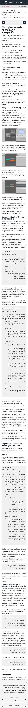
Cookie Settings (14, 697)
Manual (3, 6)
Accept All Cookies (14, 705)
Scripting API (9, 6)
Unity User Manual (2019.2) (8, 10)
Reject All (14, 700)
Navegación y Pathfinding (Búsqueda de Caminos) (11, 13)
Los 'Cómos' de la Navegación (9, 16)
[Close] (27, 682)
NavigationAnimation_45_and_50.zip (12, 61)
